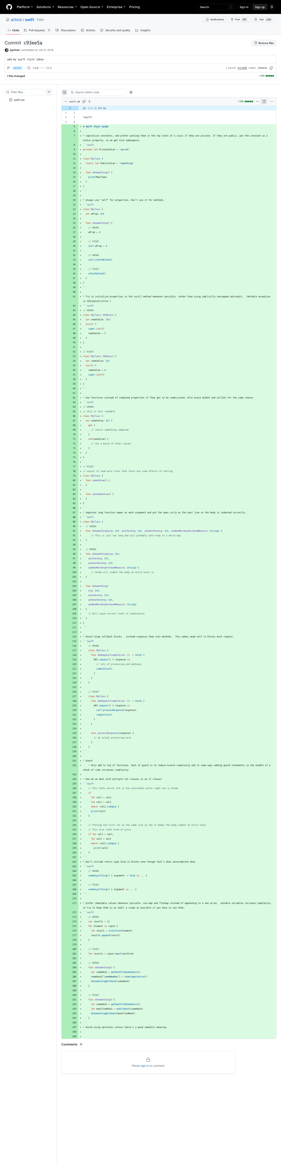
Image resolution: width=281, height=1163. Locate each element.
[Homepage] (9, 7)
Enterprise (114, 7)
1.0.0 (48, 68)
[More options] (272, 101)
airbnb (16, 19)
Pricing (134, 7)
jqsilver (15, 50)
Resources (66, 7)
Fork (240, 19)
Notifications (217, 19)
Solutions (44, 7)
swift (29, 19)
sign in (145, 1065)
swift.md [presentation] (19, 99)
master (18, 68)
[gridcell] (169, 108)
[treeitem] (28, 100)
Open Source (90, 7)
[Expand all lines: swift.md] (89, 101)
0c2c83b (242, 68)
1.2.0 (36, 68)
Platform (23, 7)
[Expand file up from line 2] (70, 108)
